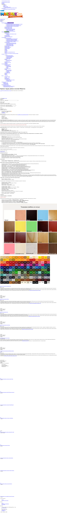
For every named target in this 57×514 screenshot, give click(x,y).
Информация (3, 8)
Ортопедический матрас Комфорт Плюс (5, 286)
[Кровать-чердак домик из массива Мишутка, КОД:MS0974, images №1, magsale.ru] (0, 91)
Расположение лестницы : (3, 103)
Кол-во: (1, 107)
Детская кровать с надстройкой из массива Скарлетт (7, 496)
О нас (2, 503)
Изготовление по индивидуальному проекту (9, 9)
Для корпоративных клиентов (6, 2)
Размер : (1, 361)
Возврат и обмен (5, 6)
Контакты (3, 3)
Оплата (4, 5)
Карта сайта (3, 504)
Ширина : (1, 101)
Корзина (1, 21)
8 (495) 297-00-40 (2, 19)
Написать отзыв (5, 98)
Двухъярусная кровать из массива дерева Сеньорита (7, 470)
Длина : (1, 102)
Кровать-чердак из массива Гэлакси (5, 445)
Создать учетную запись (5, 500)
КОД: (1, 287)
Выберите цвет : (2, 100)
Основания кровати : (3, 105)
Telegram (3, 10)
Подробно (3, 510)
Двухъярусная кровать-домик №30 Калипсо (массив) (7, 392)
